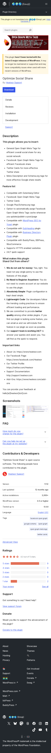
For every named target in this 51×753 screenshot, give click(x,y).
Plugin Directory (9, 12)
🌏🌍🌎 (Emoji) (16, 717)
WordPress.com (11, 691)
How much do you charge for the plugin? (13, 432)
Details (8, 99)
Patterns (31, 660)
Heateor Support (14, 82)
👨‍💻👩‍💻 (5, 678)
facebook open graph (38, 518)
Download (9, 90)
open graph (42, 524)
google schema (30, 524)
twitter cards (42, 534)
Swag (31, 682)
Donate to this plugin (13, 630)
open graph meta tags (38, 529)
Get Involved (33, 668)
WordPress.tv (10, 682)
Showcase (32, 646)
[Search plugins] (30, 30)
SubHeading (28, 228)
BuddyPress (10, 705)
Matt (6, 696)
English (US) (43, 512)
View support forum (12, 606)
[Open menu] (47, 4)
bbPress (8, 700)
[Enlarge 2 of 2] (45, 409)
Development (11, 120)
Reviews (9, 106)
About (5, 646)
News (5, 651)
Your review (8, 586)
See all (45, 586)
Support (9, 127)
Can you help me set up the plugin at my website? (15, 442)
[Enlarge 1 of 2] (21, 409)
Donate (32, 678)
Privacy (6, 660)
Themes (31, 651)
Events (30, 673)
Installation (10, 113)
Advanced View (10, 542)
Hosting (6, 655)
